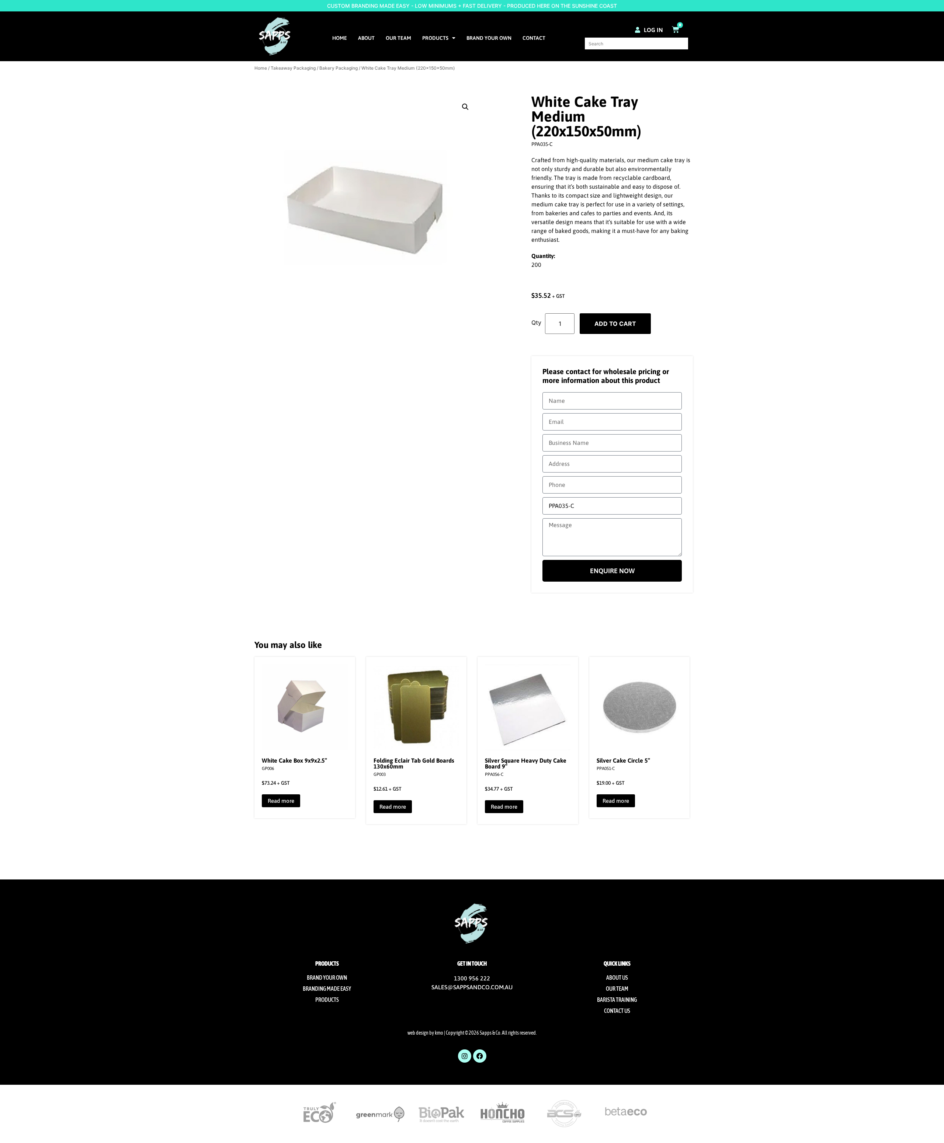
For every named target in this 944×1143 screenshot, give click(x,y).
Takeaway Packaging (293, 68)
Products (435, 38)
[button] (465, 107)
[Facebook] (479, 1056)
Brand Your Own (488, 38)
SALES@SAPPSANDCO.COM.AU (472, 987)
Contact (534, 38)
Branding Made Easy (327, 988)
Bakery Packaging (338, 68)
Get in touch (472, 963)
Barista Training (617, 999)
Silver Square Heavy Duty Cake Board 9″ (525, 763)
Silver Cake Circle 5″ (623, 760)
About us (617, 977)
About (366, 38)
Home (339, 38)
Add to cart (615, 323)
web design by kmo (425, 1033)
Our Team (398, 38)
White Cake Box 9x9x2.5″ (294, 760)
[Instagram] (464, 1056)
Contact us (617, 1010)
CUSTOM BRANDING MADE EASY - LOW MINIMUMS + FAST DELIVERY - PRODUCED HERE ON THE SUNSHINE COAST (472, 6)
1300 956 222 (472, 978)
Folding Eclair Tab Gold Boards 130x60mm (414, 763)
